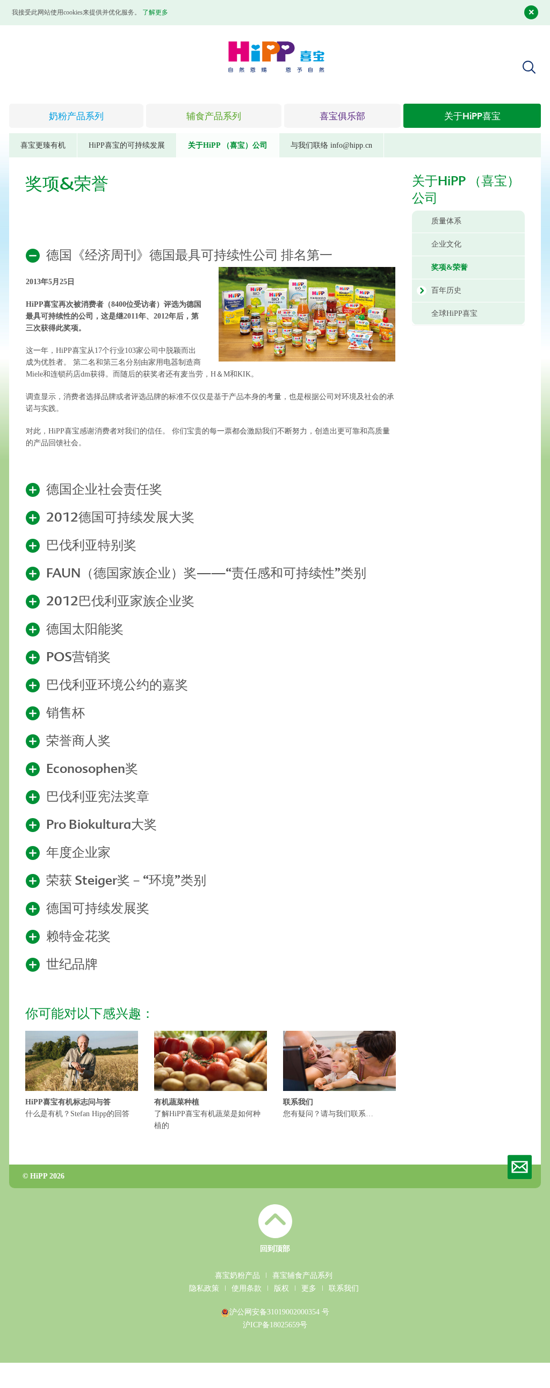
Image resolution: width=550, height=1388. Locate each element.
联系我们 (344, 1288)
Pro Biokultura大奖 (101, 825)
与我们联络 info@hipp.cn (331, 145)
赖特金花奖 (78, 937)
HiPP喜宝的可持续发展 (127, 145)
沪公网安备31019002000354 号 (279, 1312)
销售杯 (65, 713)
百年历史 (446, 290)
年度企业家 (78, 853)
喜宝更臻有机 (43, 145)
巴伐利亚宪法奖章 (97, 797)
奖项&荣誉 (449, 267)
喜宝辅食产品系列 (302, 1275)
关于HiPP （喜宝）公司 (227, 145)
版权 (281, 1288)
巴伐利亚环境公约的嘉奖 (117, 685)
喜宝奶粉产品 (237, 1275)
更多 (308, 1288)
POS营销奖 (78, 658)
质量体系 (446, 221)
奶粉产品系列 (76, 116)
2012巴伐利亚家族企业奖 (120, 602)
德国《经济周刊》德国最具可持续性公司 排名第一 (189, 256)
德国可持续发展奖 (97, 909)
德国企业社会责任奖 (104, 490)
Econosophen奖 (92, 769)
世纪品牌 (72, 965)
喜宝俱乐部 (342, 116)
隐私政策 (204, 1288)
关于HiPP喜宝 (472, 116)
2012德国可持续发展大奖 (120, 518)
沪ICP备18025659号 (275, 1325)
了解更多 (155, 12)
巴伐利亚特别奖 (91, 546)
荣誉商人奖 (78, 741)
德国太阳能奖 (85, 630)
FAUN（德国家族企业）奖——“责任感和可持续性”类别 (206, 574)
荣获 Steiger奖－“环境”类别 (126, 881)
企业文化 (446, 244)
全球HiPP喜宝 (454, 313)
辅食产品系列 (213, 116)
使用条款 (246, 1288)
